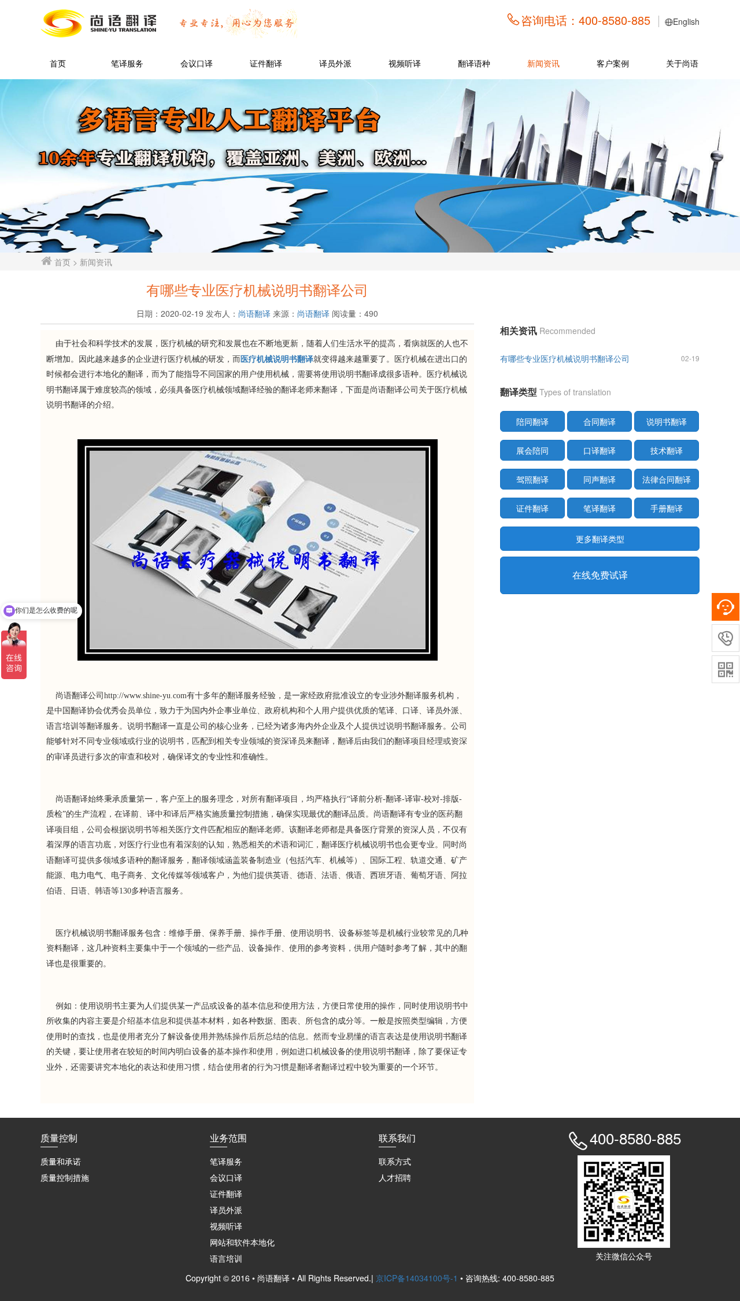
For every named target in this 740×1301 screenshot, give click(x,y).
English (686, 21)
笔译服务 (127, 63)
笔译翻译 (599, 508)
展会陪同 (532, 450)
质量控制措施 (64, 1177)
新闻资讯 (543, 63)
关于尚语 (682, 63)
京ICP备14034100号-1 (418, 1278)
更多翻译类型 (600, 538)
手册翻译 (666, 508)
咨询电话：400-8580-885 (585, 20)
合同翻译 (599, 421)
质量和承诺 (60, 1161)
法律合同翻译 (666, 479)
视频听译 (404, 63)
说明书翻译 (666, 421)
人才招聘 (395, 1177)
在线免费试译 (600, 574)
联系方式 (395, 1161)
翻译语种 (474, 63)
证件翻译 (266, 63)
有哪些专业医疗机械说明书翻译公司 (565, 358)
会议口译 (196, 63)
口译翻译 (599, 450)
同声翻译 (599, 479)
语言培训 (226, 1258)
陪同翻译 (532, 421)
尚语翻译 (254, 313)
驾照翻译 (532, 479)
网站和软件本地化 (242, 1242)
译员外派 (335, 63)
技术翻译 (666, 450)
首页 (58, 63)
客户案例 (613, 63)
